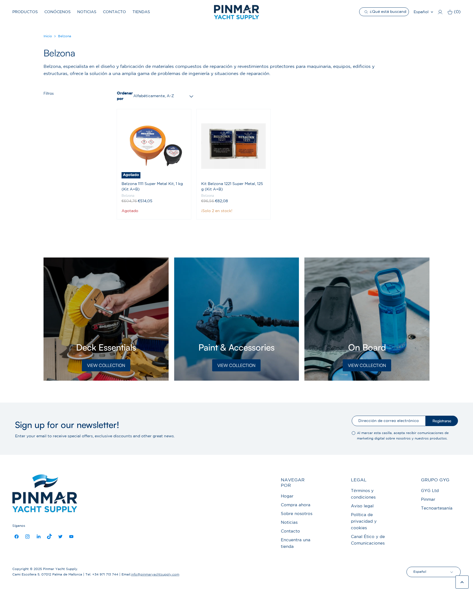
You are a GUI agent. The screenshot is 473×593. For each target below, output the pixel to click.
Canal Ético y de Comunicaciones (368, 540)
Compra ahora (295, 505)
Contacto (114, 12)
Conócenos (57, 12)
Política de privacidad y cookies (364, 521)
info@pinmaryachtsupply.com (155, 574)
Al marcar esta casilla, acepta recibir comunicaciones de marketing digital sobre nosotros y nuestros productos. (403, 436)
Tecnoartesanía (436, 508)
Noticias (86, 12)
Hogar (287, 496)
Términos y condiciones (363, 494)
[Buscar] (367, 12)
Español (421, 12)
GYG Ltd (430, 491)
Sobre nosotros (296, 514)
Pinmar (428, 499)
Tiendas (141, 12)
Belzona (128, 195)
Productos (25, 12)
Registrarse (441, 420)
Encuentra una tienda (295, 543)
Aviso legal (362, 506)
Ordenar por (124, 96)
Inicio (48, 36)
